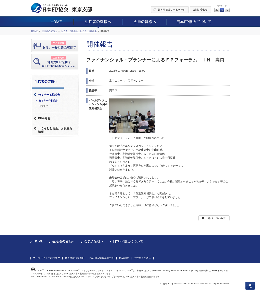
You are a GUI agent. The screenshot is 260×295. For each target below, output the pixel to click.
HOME (38, 241)
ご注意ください (142, 258)
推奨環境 (124, 258)
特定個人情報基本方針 (102, 258)
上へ (250, 285)
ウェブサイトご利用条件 (46, 258)
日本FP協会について (128, 241)
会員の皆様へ (94, 241)
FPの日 (43, 106)
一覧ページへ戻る (215, 218)
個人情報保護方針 (74, 258)
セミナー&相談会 (48, 100)
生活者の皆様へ (63, 241)
